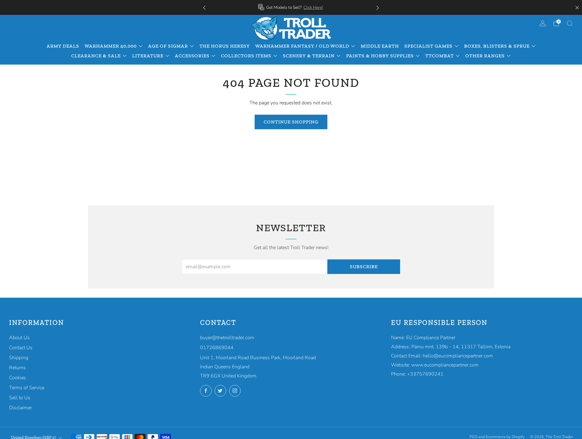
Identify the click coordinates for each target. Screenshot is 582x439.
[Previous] (204, 7)
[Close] (577, 7)
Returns (17, 367)
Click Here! (313, 7)
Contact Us (20, 347)
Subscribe (364, 266)
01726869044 (216, 347)
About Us (19, 337)
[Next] (378, 7)
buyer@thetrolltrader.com (227, 337)
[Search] (570, 23)
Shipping (18, 357)
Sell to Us (19, 397)
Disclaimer (20, 407)
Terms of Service (26, 387)
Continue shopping (291, 122)
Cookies (17, 377)
